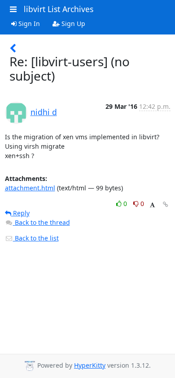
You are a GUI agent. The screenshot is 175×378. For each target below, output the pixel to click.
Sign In (28, 23)
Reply (20, 213)
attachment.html (30, 188)
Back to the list (36, 238)
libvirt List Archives (58, 9)
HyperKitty (89, 365)
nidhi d (44, 112)
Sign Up (72, 23)
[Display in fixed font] (152, 205)
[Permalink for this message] (166, 204)
